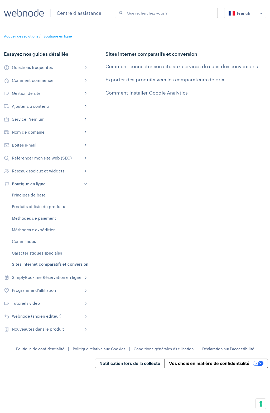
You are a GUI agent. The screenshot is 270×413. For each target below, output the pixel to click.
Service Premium (28, 119)
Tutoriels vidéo (26, 303)
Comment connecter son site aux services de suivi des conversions (181, 66)
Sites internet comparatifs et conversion (50, 264)
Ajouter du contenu (30, 106)
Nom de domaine (28, 132)
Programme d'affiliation (34, 290)
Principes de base (29, 195)
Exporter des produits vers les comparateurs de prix (164, 79)
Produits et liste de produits (38, 206)
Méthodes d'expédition (34, 229)
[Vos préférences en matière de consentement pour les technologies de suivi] (261, 404)
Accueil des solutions (21, 36)
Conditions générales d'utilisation (164, 348)
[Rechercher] (120, 13)
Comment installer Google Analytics (146, 93)
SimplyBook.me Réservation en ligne (46, 277)
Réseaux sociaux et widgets (38, 170)
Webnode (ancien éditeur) (36, 316)
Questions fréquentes (32, 67)
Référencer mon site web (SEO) (42, 158)
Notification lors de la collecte (129, 363)
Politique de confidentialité (40, 348)
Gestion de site (26, 93)
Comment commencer (33, 80)
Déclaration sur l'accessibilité (228, 348)
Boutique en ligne (58, 36)
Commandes (24, 241)
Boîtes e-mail (24, 145)
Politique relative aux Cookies (99, 348)
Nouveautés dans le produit (38, 329)
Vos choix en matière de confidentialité (209, 363)
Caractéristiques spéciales (37, 253)
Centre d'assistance (79, 13)
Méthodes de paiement (34, 218)
